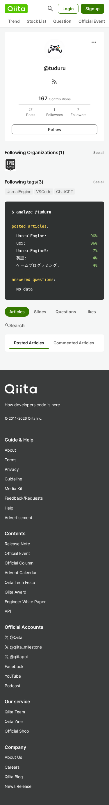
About (10, 450)
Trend (14, 21)
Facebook (14, 666)
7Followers (78, 112)
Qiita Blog (14, 776)
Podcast (12, 685)
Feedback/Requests (24, 498)
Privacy (12, 469)
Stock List (36, 21)
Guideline (13, 478)
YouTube (13, 676)
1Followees (54, 112)
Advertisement (18, 517)
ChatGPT (64, 191)
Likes (90, 311)
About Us (13, 757)
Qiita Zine (14, 721)
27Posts (30, 112)
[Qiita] (16, 8)
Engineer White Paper (25, 601)
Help (9, 507)
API (8, 611)
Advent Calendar (21, 572)
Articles (17, 311)
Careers (12, 767)
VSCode (43, 191)
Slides (40, 311)
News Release (18, 786)
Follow (54, 129)
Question (62, 21)
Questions (66, 311)
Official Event (91, 21)
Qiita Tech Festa (20, 582)
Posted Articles (29, 342)
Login (68, 8)
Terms (10, 459)
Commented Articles (73, 342)
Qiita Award (15, 591)
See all (98, 152)
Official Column (19, 562)
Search (15, 325)
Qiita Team (15, 711)
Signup (92, 8)
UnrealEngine (18, 191)
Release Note (17, 543)
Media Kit (13, 488)
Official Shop (17, 731)
